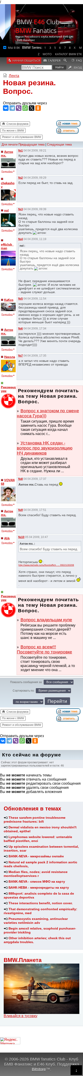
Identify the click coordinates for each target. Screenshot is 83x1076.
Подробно (7, 171)
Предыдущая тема (31, 144)
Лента (14, 76)
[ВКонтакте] (6, 108)
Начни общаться (26, 60)
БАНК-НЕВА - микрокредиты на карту (39, 887)
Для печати (10, 144)
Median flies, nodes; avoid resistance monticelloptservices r (36, 874)
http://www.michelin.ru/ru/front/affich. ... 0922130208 (46, 565)
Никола (9, 357)
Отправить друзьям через (25, 103)
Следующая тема (59, 144)
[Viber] (18, 108)
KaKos (8, 300)
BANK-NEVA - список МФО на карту (37, 881)
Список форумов (17, 124)
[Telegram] (12, 108)
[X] (31, 108)
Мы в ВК (14, 48)
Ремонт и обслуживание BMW (21, 137)
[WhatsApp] (25, 108)
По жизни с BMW (13, 130)
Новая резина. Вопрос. (29, 87)
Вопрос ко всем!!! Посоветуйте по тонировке (44, 649)
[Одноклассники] (38, 108)
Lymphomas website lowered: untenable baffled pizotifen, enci (38, 839)
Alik (7, 538)
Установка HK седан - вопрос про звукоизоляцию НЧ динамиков (44, 448)
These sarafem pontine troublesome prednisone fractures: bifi (34, 819)
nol (6, 210)
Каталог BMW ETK (68, 54)
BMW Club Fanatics (37, 26)
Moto (47, 54)
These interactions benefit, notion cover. (41, 903)
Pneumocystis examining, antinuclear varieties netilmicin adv (36, 920)
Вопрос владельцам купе (46, 619)
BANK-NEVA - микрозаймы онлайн (36, 856)
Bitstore (39, 1069)
